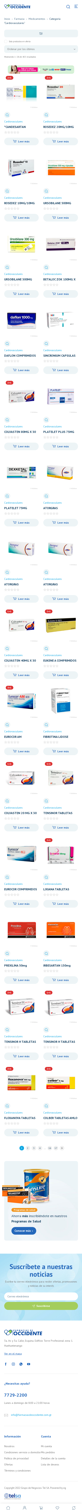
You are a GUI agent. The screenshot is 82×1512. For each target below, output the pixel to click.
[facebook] (6, 1364)
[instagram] (13, 1364)
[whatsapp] (21, 1364)
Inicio (7, 19)
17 (56, 1148)
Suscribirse (43, 1306)
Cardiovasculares (13, 121)
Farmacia (19, 19)
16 (49, 1148)
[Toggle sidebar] (41, 33)
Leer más (24, 141)
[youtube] (29, 1364)
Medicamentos (37, 19)
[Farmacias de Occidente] (17, 6)
